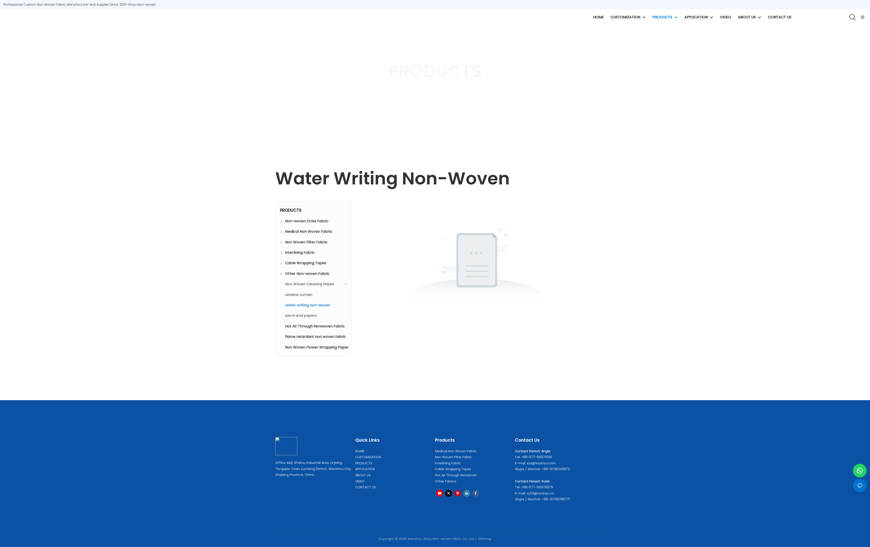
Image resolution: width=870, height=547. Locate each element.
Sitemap (484, 539)
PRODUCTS (406, 92)
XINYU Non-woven (378, 92)
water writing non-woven (485, 92)
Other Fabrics (445, 481)
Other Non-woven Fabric (440, 92)
